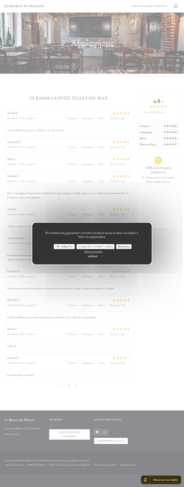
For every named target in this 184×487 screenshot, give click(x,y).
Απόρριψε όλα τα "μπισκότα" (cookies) (95, 246)
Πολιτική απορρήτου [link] (93, 251)
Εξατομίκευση (124, 246)
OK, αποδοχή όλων (64, 246)
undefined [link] (92, 255)
